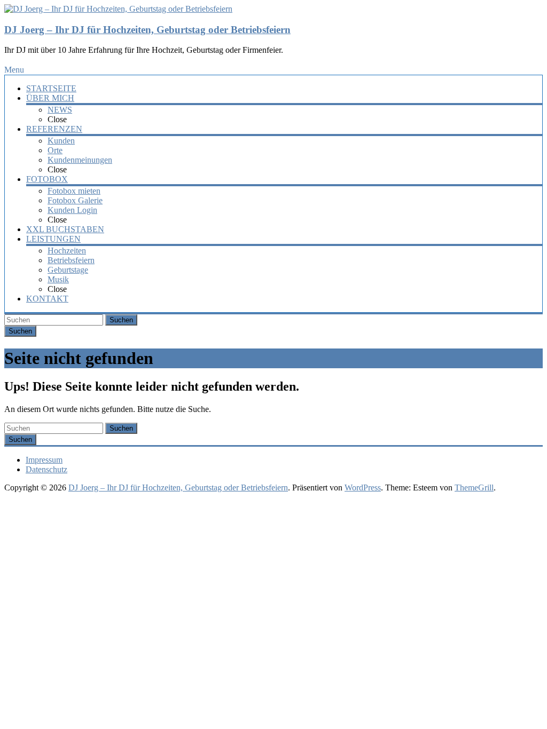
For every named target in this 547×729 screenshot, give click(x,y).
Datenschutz (46, 469)
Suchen (121, 320)
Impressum (44, 459)
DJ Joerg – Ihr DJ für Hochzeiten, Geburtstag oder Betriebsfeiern (147, 29)
